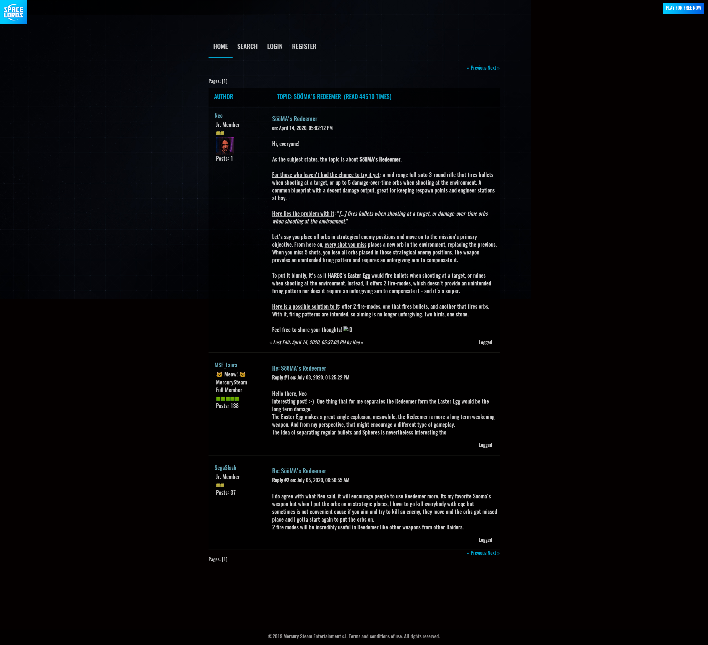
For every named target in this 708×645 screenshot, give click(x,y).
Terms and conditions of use (375, 636)
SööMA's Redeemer (294, 119)
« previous (476, 68)
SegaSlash (225, 468)
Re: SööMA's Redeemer (299, 369)
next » (494, 68)
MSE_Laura (226, 365)
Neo (219, 116)
